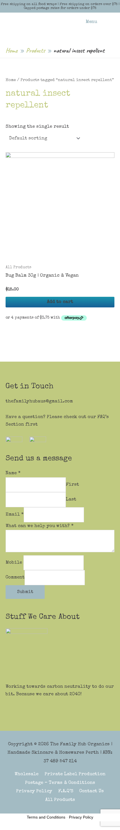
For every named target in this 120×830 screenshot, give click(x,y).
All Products (60, 800)
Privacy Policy (34, 791)
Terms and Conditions (46, 817)
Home (11, 80)
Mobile (14, 562)
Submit (25, 592)
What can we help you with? (40, 526)
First (72, 484)
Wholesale (27, 774)
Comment (15, 577)
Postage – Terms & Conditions (60, 783)
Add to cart (60, 302)
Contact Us (91, 791)
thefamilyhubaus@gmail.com (39, 401)
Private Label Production (75, 774)
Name (13, 473)
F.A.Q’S (65, 791)
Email (15, 514)
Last (71, 499)
